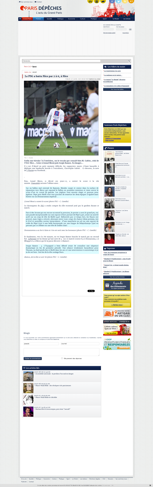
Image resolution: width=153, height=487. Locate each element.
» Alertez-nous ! (117, 305)
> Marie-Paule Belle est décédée (45, 396)
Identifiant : (106, 27)
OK (112, 485)
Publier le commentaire (33, 358)
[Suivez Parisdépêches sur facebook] (112, 2)
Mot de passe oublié (109, 33)
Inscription (126, 33)
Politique (60, 19)
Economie (71, 19)
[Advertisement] (61, 38)
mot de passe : (120, 27)
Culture (82, 19)
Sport (105, 19)
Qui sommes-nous (27, 2)
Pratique (94, 19)
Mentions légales (94, 479)
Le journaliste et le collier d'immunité (116, 86)
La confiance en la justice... (113, 75)
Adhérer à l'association (113, 138)
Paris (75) (27, 66)
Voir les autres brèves (117, 277)
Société (49, 19)
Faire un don (109, 140)
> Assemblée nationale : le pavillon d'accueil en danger (53, 373)
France (38, 19)
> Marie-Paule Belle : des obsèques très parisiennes (52, 385)
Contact (39, 2)
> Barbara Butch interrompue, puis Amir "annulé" (52, 408)
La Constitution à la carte (112, 71)
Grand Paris (27, 19)
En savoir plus (106, 485)
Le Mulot (116, 19)
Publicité (24, 482)
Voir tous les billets (117, 89)
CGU (103, 479)
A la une (24, 479)
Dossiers (110, 479)
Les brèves (126, 19)
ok (130, 29)
